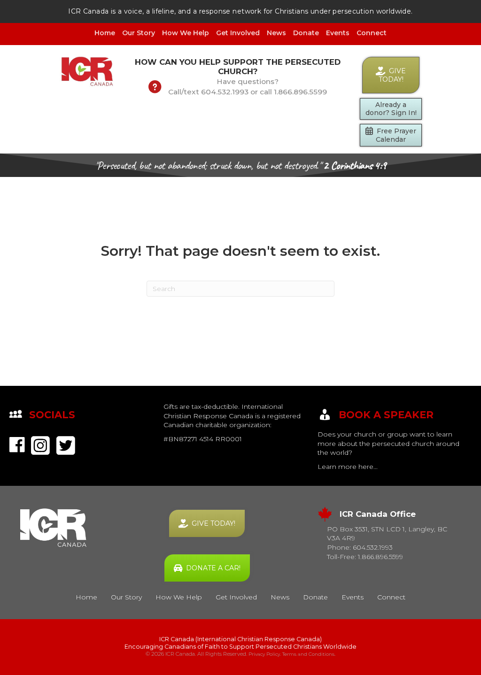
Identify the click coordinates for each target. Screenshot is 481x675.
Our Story (138, 33)
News (276, 33)
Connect (372, 33)
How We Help (185, 33)
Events (337, 33)
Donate (306, 33)
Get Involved (238, 33)
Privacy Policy (264, 654)
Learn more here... (348, 466)
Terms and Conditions (308, 654)
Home (104, 33)
